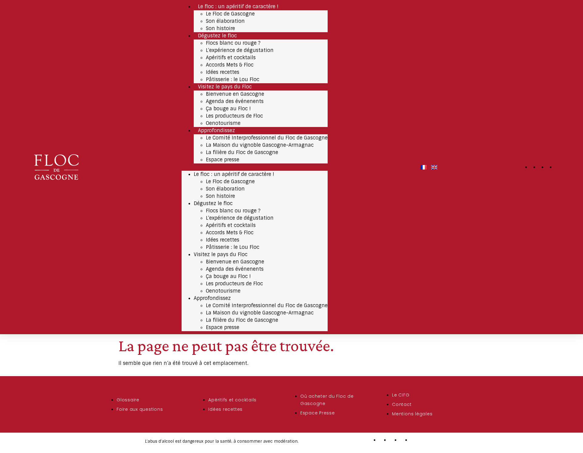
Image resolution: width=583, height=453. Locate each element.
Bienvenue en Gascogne (235, 94)
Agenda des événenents (235, 101)
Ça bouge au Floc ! (228, 108)
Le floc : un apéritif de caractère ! (238, 6)
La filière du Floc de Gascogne (242, 152)
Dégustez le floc (217, 36)
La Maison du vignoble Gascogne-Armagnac (260, 145)
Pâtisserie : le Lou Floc (232, 79)
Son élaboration (225, 21)
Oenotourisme (223, 123)
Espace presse (222, 159)
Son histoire (220, 28)
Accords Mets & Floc (230, 65)
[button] (255, 167)
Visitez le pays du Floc (225, 87)
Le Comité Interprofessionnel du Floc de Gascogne (267, 138)
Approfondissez (216, 130)
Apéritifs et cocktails (231, 57)
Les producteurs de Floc (234, 116)
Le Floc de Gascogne (230, 14)
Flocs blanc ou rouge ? (233, 43)
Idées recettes (222, 72)
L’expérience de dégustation (240, 50)
